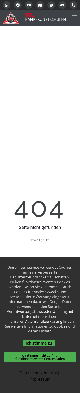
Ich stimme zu (39, 343)
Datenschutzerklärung (43, 321)
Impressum (40, 379)
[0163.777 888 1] (73, 5)
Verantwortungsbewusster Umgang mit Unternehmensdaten (40, 314)
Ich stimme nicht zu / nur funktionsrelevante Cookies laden (40, 357)
